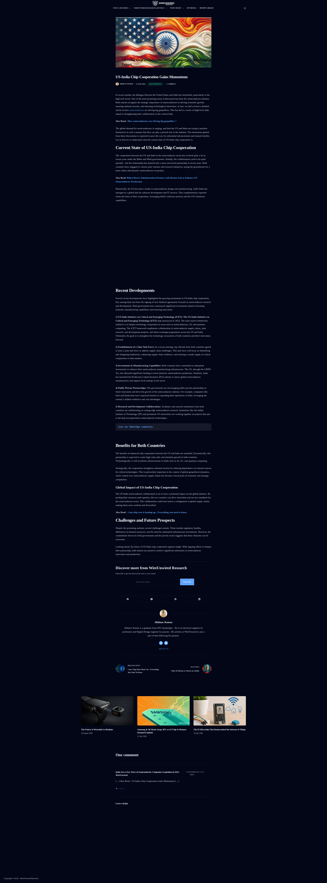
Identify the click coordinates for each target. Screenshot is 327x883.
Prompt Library (207, 8)
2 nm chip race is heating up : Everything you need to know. (157, 512)
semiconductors (137, 110)
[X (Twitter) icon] (166, 643)
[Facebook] (128, 599)
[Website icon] (161, 643)
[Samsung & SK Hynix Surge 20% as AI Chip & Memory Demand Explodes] (163, 711)
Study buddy (175, 8)
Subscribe (187, 582)
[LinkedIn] (199, 599)
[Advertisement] (163, 224)
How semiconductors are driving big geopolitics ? (152, 121)
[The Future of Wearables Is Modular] (107, 711)
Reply (192, 774)
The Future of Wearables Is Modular (97, 729)
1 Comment (171, 84)
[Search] (245, 8)
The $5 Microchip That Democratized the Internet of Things (220, 729)
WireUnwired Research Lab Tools (149, 8)
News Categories (120, 8)
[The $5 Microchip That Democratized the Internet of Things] (220, 711)
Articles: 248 (163, 649)
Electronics (155, 84)
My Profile (191, 8)
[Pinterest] (176, 599)
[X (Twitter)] (152, 599)
